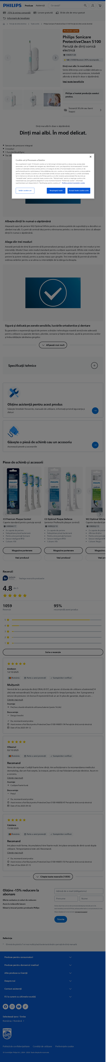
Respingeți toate (55, 190)
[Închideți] (90, 157)
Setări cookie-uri (24, 190)
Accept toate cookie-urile (78, 190)
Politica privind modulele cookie (72, 183)
